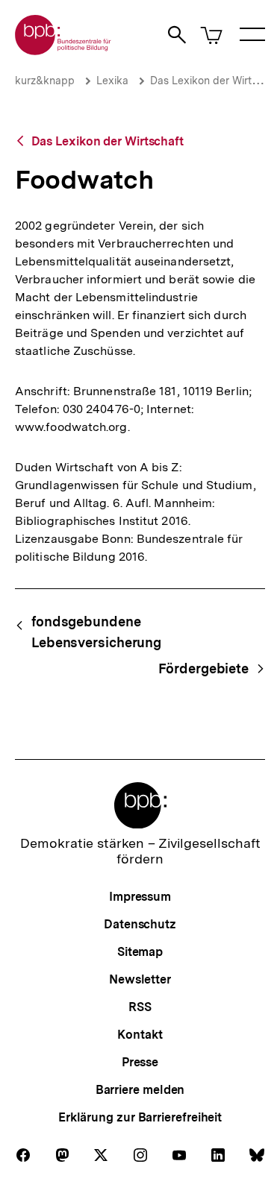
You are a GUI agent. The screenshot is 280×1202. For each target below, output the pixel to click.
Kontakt (139, 1035)
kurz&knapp (45, 80)
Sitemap (140, 952)
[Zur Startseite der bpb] (63, 50)
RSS (140, 1007)
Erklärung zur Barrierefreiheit (140, 1117)
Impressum (140, 897)
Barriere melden (140, 1090)
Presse (140, 1062)
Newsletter (140, 979)
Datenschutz (140, 924)
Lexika (112, 80)
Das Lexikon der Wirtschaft (107, 141)
